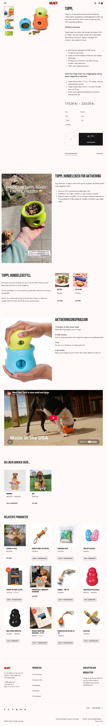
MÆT (33, 494)
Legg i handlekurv (91, 139)
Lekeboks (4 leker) (11, 549)
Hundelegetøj (36, 685)
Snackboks (9, 494)
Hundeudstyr (35, 691)
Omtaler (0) (99, 153)
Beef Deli (59, 290)
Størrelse (82, 112)
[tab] (71, 154)
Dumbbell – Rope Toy (63, 590)
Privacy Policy (99, 721)
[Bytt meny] (5, 3)
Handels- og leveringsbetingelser (92, 719)
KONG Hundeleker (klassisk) (91, 590)
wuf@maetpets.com (9, 682)
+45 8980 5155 (9, 684)
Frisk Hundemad (37, 674)
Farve (66, 112)
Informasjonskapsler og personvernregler (67, 719)
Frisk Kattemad (36, 696)
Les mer (59, 301)
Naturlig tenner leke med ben (40, 549)
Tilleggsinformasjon (71, 153)
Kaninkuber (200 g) (63, 549)
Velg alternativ (12, 503)
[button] (67, 116)
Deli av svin (78, 290)
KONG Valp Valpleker (89, 549)
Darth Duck (86, 631)
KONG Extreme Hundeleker (13, 631)
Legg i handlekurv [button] (40, 558)
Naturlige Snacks (37, 680)
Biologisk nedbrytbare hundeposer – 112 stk (38, 632)
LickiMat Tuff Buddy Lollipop (14, 590)
